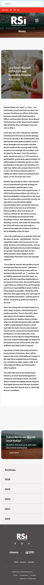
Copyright (15, 575)
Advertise (23, 562)
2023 (7, 509)
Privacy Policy (33, 575)
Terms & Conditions (24, 575)
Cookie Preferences (23, 578)
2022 (7, 519)
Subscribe (5, 10)
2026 (7, 479)
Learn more (14, 453)
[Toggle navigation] (36, 20)
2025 (7, 489)
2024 (7, 499)
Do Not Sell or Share (32, 578)
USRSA (16, 562)
